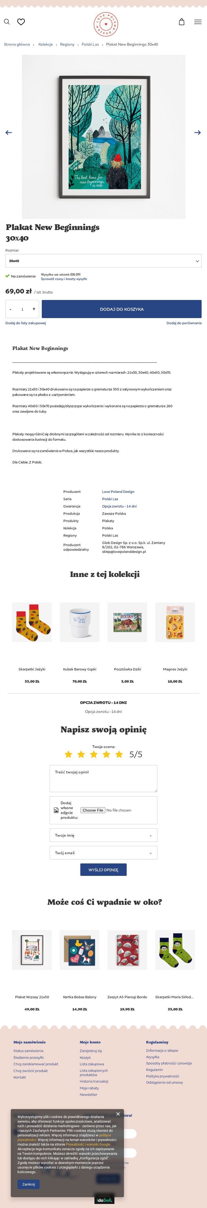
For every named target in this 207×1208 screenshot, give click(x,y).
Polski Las (90, 44)
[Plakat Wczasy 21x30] (32, 949)
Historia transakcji (94, 1081)
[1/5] (70, 754)
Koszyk (85, 1058)
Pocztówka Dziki (127, 669)
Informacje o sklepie (162, 1051)
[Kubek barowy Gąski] (79, 622)
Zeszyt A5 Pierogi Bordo (127, 997)
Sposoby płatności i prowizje (169, 1063)
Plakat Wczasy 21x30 (32, 997)
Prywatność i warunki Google (88, 1144)
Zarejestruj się (91, 1051)
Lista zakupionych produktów (94, 1073)
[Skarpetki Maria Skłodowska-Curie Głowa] (175, 949)
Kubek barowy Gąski (79, 669)
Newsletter (88, 1095)
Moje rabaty (89, 1088)
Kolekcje (46, 44)
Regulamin (154, 1070)
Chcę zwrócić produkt (30, 1071)
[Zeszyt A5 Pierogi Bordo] (127, 949)
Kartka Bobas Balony (79, 997)
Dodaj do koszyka (122, 309)
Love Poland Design (118, 491)
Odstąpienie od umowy (164, 1082)
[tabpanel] (32, 633)
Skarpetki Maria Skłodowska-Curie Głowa (175, 997)
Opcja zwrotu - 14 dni (119, 506)
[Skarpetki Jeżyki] (32, 622)
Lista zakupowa (19, 31)
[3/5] (95, 754)
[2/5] (82, 754)
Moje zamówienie (29, 1042)
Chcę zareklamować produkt (35, 1064)
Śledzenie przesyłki (28, 1058)
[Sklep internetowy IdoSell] (104, 1202)
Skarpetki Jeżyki (32, 669)
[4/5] (108, 754)
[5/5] (120, 754)
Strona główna (17, 44)
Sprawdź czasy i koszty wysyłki (64, 279)
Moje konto (90, 1042)
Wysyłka (152, 1057)
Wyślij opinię (103, 869)
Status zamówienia (28, 1051)
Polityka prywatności (162, 1076)
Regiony (67, 44)
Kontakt (19, 1077)
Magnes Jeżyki (175, 669)
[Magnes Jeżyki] (175, 622)
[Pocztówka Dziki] (127, 622)
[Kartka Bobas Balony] (79, 949)
